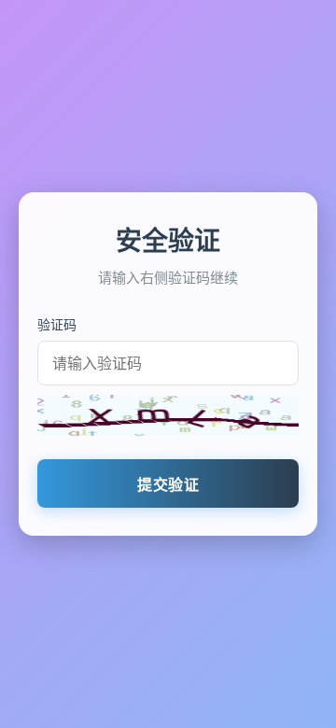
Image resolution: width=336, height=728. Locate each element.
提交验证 (168, 484)
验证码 (57, 324)
